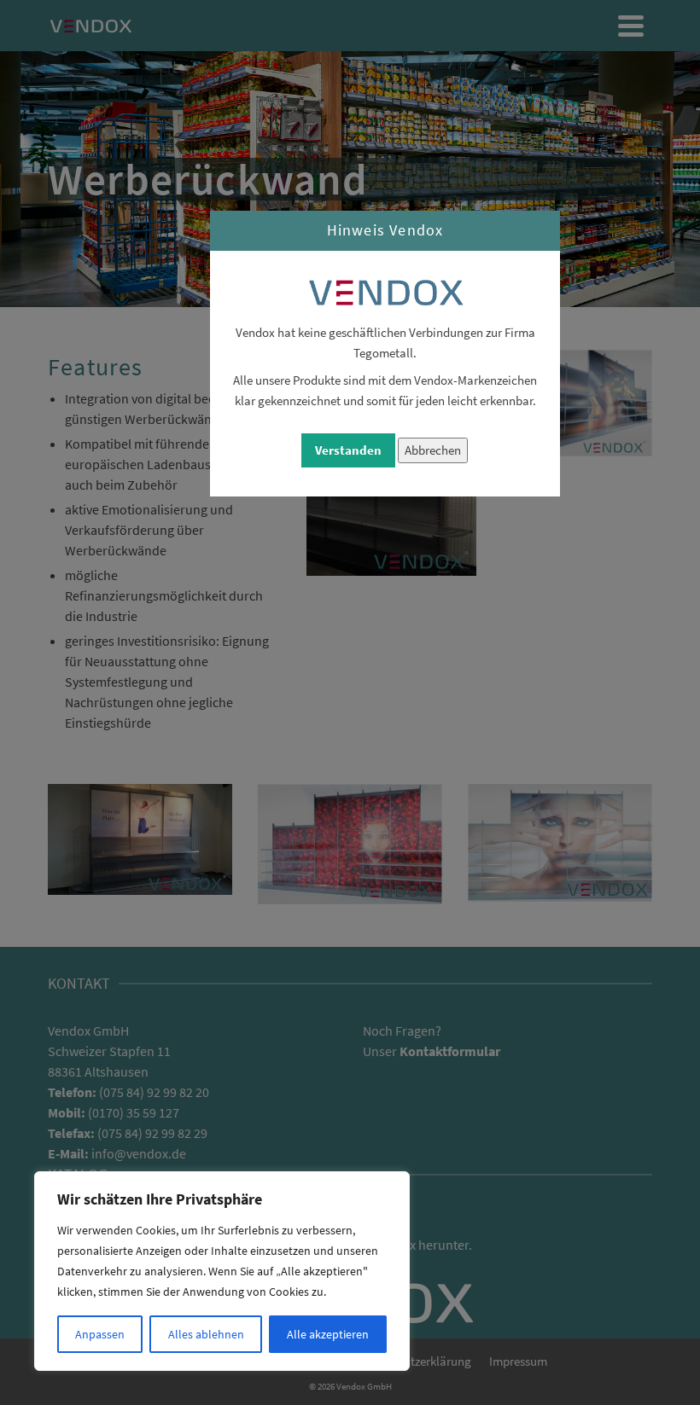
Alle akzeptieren (328, 1334)
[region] (222, 1271)
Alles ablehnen (206, 1334)
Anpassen (100, 1334)
